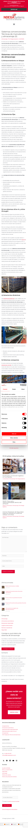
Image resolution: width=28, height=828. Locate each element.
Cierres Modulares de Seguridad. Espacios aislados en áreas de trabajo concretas (13, 513)
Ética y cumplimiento (7, 769)
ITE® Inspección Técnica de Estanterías (11, 734)
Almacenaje (4, 39)
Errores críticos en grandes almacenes (13, 597)
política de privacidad (13, 801)
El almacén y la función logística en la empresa (13, 476)
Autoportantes (5, 726)
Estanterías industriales (7, 623)
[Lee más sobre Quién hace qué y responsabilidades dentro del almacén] (14, 490)
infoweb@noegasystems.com (9, 755)
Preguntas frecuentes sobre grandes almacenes (15, 602)
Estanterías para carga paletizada (10, 729)
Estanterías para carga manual (9, 731)
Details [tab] (14, 389)
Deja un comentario (7, 505)
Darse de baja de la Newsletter (9, 809)
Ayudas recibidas (6, 768)
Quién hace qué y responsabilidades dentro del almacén (12, 502)
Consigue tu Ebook (8, 648)
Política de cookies (6, 775)
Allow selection (14, 437)
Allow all (14, 433)
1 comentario (6, 478)
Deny (14, 442)
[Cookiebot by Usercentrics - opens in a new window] (20, 385)
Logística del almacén (7, 625)
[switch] (24, 418)
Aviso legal (4, 773)
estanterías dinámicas (8, 298)
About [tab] (23, 389)
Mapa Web (4, 771)
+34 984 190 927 (7, 753)
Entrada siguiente (14, 448)
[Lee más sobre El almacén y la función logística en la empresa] (14, 466)
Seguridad (4, 629)
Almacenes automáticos (8, 621)
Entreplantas (5, 733)
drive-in (23, 239)
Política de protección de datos (9, 776)
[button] (14, 24)
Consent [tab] (5, 389)
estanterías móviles (6, 365)
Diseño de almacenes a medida (12, 586)
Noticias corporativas (7, 627)
